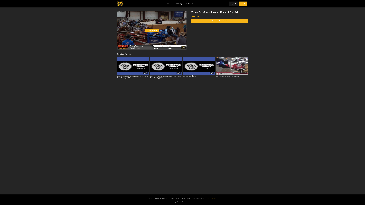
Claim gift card (200, 198)
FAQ (183, 198)
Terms (172, 198)
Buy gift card (191, 198)
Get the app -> (211, 198)
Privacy (178, 198)
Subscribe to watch (218, 21)
